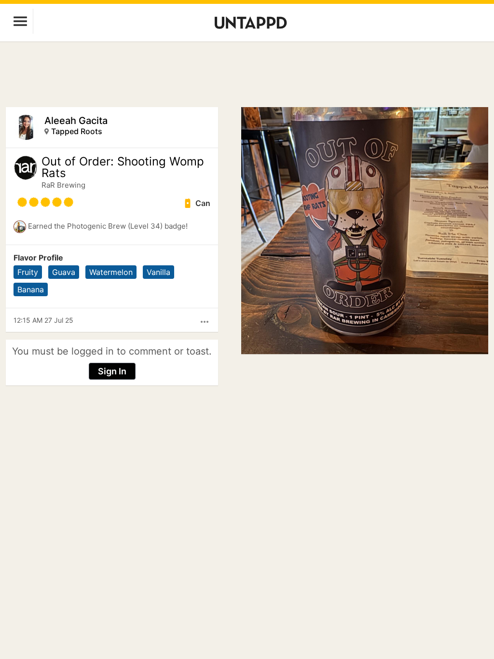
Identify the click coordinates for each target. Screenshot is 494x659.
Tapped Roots (76, 131)
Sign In (112, 371)
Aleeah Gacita (76, 120)
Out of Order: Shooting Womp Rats (122, 167)
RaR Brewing (63, 185)
